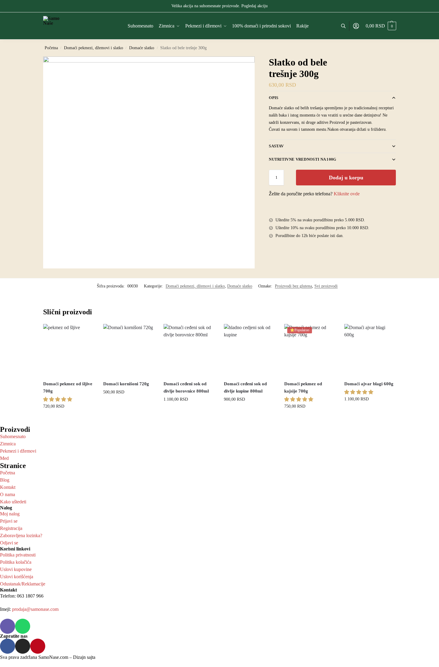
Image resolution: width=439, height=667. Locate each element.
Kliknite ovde (347, 193)
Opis (273, 97)
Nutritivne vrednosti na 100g (302, 159)
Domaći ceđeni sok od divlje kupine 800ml (245, 387)
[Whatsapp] (22, 626)
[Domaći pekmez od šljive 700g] (68, 349)
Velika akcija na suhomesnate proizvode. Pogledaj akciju (219, 6)
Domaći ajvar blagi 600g (368, 383)
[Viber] (7, 626)
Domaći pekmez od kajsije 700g (303, 387)
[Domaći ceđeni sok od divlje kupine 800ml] (249, 349)
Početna (51, 48)
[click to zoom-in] (149, 162)
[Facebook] (7, 646)
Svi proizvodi (326, 286)
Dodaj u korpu (346, 178)
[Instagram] (22, 646)
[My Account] (356, 26)
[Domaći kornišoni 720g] (128, 349)
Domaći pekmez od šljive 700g (67, 387)
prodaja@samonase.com (35, 609)
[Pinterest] (37, 646)
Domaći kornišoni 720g (126, 383)
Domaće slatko (141, 48)
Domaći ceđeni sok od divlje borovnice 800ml (186, 387)
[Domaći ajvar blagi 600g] (370, 349)
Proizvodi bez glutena (293, 286)
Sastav (276, 146)
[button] (57, 399)
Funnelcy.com (110, 657)
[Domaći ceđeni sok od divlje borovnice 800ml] (189, 349)
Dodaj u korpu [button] (68, 419)
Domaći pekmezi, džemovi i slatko (93, 48)
